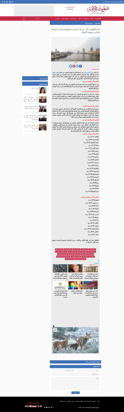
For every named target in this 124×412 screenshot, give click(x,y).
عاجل (92, 18)
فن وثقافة (86, 18)
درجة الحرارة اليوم (91, 252)
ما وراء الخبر (73, 18)
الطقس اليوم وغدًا (75, 257)
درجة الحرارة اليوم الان (80, 259)
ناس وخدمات (63, 401)
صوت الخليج (71, 401)
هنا (87, 242)
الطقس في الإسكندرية (87, 254)
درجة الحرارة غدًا (69, 259)
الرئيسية (97, 18)
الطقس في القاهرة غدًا (88, 257)
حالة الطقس (92, 249)
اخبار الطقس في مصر (61, 252)
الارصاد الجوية (59, 249)
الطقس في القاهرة (63, 254)
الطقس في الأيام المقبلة (63, 257)
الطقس (57, 72)
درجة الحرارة (84, 249)
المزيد (57, 18)
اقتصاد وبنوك (64, 18)
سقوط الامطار (67, 249)
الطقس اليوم (81, 252)
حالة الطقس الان (72, 252)
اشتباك (80, 18)
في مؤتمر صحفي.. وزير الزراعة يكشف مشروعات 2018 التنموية (31, 126)
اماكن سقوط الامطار (75, 254)
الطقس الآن (87, 72)
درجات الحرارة (76, 249)
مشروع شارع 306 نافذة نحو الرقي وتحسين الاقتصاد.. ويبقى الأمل (31, 117)
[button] (53, 326)
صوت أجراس (34, 88)
